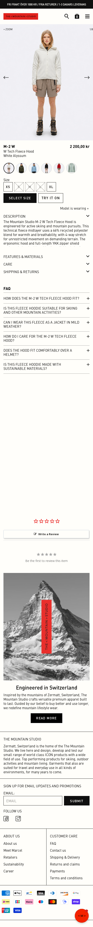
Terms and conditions (66, 877)
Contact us (58, 850)
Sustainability (13, 864)
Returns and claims (65, 864)
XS (8, 186)
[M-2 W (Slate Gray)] (71, 168)
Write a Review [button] (48, 534)
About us (10, 843)
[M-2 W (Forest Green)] (21, 168)
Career (8, 870)
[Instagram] (19, 819)
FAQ (53, 843)
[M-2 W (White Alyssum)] (8, 168)
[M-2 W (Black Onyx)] (46, 168)
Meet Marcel (12, 850)
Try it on (51, 197)
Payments (57, 870)
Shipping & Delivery (65, 857)
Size (6, 179)
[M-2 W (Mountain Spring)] (34, 168)
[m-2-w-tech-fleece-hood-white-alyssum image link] (46, 82)
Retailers (10, 857)
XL (51, 186)
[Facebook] (6, 819)
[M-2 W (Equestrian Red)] (59, 168)
